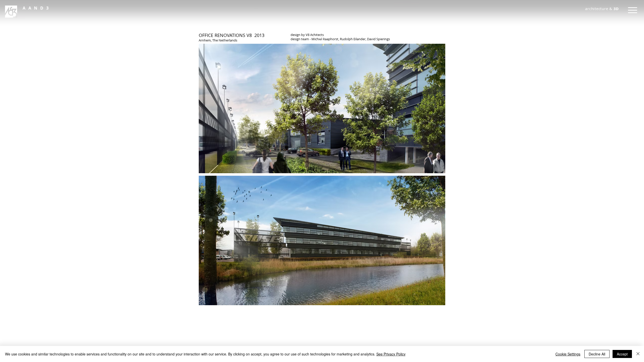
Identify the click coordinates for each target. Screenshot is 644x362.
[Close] (638, 354)
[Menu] (632, 10)
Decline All (597, 353)
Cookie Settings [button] (567, 353)
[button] (37, 8)
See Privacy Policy (391, 353)
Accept (622, 353)
